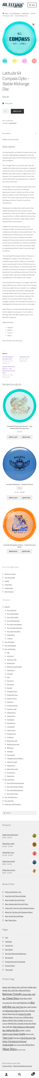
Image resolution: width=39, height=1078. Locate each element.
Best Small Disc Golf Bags (14, 916)
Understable (9, 588)
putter (21, 1030)
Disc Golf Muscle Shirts (14, 628)
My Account (6, 1074)
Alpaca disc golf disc (19, 987)
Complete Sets (7, 1003)
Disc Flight (9, 950)
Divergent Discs (12, 691)
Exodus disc (24, 1011)
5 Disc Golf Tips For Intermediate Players (19, 908)
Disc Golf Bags (9, 642)
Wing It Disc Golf (12, 769)
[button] (33, 24)
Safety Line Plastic (10, 1034)
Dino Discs (10, 681)
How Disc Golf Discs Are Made (15, 896)
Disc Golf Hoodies (13, 614)
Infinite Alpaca (8, 1017)
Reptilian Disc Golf (13, 744)
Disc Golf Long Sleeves (14, 624)
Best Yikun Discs (10, 920)
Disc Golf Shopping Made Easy (15, 954)
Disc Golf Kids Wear (13, 621)
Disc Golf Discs (9, 780)
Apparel (7, 607)
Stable (7, 581)
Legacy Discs (11, 730)
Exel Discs (10, 702)
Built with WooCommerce (23, 1066)
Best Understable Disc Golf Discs (16, 904)
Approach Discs (24, 990)
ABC (8, 653)
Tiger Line (7, 1037)
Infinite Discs (11, 713)
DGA (8, 677)
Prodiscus (10, 737)
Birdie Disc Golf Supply (14, 667)
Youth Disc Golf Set (21, 1049)
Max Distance (9, 592)
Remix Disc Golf (12, 741)
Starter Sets (30, 1034)
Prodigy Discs (11, 734)
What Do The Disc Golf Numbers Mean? (19, 912)
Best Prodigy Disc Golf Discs (15, 900)
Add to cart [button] (13, 437)
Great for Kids (25, 1014)
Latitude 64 (25, 13)
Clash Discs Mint (25, 998)
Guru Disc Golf (11, 709)
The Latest (9, 970)
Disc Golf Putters (12, 794)
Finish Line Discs (12, 706)
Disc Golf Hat (18, 1007)
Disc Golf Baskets (10, 646)
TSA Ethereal (26, 1038)
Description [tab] (6, 133)
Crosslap (10, 674)
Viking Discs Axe (24, 357)
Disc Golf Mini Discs (11, 797)
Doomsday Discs (12, 695)
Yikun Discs (10, 776)
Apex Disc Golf (11, 660)
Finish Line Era (13, 1014)
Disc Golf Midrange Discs (15, 790)
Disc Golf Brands (15, 13)
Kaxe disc (28, 1023)
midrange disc (12, 1030)
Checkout (8, 942)
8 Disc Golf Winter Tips (13, 892)
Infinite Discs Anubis (15, 1020)
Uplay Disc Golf (12, 762)
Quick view (26, 437)
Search (19, 1074)
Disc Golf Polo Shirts (13, 631)
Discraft (9, 688)
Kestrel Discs (11, 723)
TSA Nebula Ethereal (17, 1041)
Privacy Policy (10, 966)
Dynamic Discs (12, 698)
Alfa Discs (10, 656)
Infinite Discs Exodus (16, 1023)
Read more (13, 551)
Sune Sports (11, 755)
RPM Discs (10, 748)
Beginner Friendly (12, 994)
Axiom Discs (11, 663)
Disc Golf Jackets (12, 617)
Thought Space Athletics (15, 758)
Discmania (10, 684)
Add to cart (17, 111)
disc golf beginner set (21, 1003)
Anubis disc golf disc (10, 990)
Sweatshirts (11, 635)
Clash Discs (11, 670)
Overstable (8, 585)
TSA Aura (16, 1038)
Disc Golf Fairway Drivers (15, 787)
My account (9, 958)
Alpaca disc (6, 987)
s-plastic (28, 1030)
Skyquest (10, 751)
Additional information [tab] (10, 139)
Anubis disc (32, 987)
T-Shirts (9, 638)
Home (6, 13)
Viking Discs (11, 766)
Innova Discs (11, 716)
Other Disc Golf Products (13, 804)
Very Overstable (10, 578)
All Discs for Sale (10, 574)
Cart (6, 937)
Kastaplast (10, 720)
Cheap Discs (12, 998)
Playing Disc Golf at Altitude (15, 962)
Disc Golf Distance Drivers (15, 783)
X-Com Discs (11, 773)
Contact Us (9, 945)
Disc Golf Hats (11, 610)
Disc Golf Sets (9, 801)
